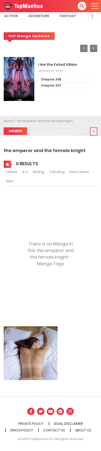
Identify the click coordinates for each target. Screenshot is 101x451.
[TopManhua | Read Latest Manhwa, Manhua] (23, 5)
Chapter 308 (51, 79)
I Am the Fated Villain (57, 65)
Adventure (38, 15)
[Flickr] (60, 411)
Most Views (79, 171)
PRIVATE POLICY (31, 423)
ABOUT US (83, 430)
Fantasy (68, 15)
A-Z (25, 171)
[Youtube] (50, 411)
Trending (57, 171)
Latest (11, 171)
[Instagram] (70, 411)
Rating (38, 171)
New (9, 181)
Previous (84, 48)
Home (8, 121)
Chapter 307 (51, 85)
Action (11, 15)
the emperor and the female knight (45, 121)
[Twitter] (40, 411)
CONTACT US (54, 430)
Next (93, 48)
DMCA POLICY (21, 430)
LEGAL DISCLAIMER (68, 423)
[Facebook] (31, 411)
